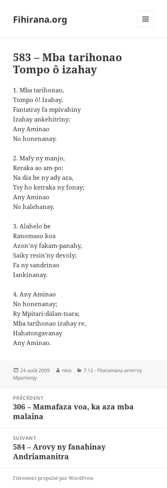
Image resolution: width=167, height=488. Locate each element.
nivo (66, 370)
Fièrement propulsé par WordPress (53, 478)
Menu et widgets (145, 27)
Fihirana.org (40, 19)
